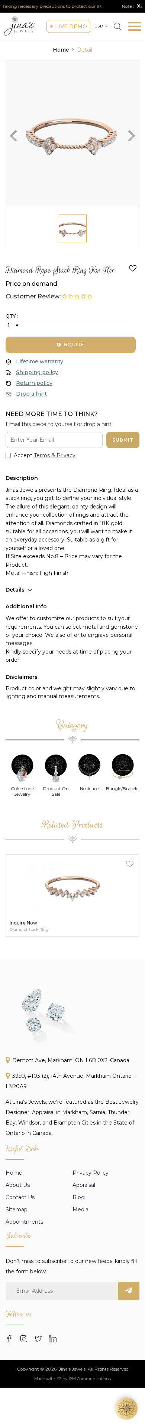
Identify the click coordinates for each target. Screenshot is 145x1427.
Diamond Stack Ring (29, 929)
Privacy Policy (90, 1172)
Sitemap (17, 1209)
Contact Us (20, 1197)
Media (80, 1209)
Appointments (24, 1221)
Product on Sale (56, 791)
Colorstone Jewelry (22, 791)
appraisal (83, 1185)
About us (18, 1185)
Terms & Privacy (54, 455)
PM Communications (90, 1378)
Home (61, 49)
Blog (78, 1197)
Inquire (72, 344)
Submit (122, 440)
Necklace (89, 788)
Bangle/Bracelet (123, 788)
